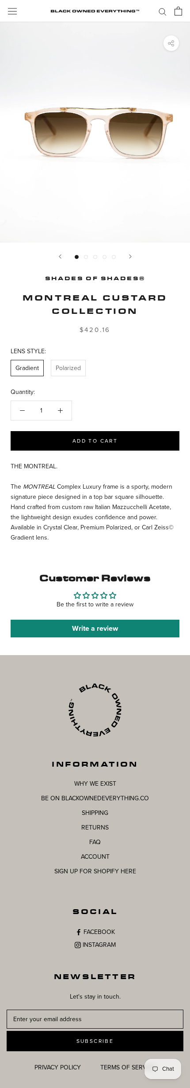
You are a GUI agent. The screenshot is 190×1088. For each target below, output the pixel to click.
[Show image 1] (77, 257)
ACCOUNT (95, 856)
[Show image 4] (104, 257)
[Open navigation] (12, 11)
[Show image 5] (114, 257)
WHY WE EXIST (95, 783)
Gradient (27, 368)
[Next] (130, 256)
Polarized (68, 368)
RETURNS (95, 827)
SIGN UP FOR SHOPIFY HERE (95, 871)
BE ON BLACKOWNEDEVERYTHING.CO (95, 798)
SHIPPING (95, 813)
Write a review (95, 628)
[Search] (163, 11)
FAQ (95, 842)
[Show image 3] (95, 257)
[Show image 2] (86, 257)
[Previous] (60, 256)
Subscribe (95, 1041)
